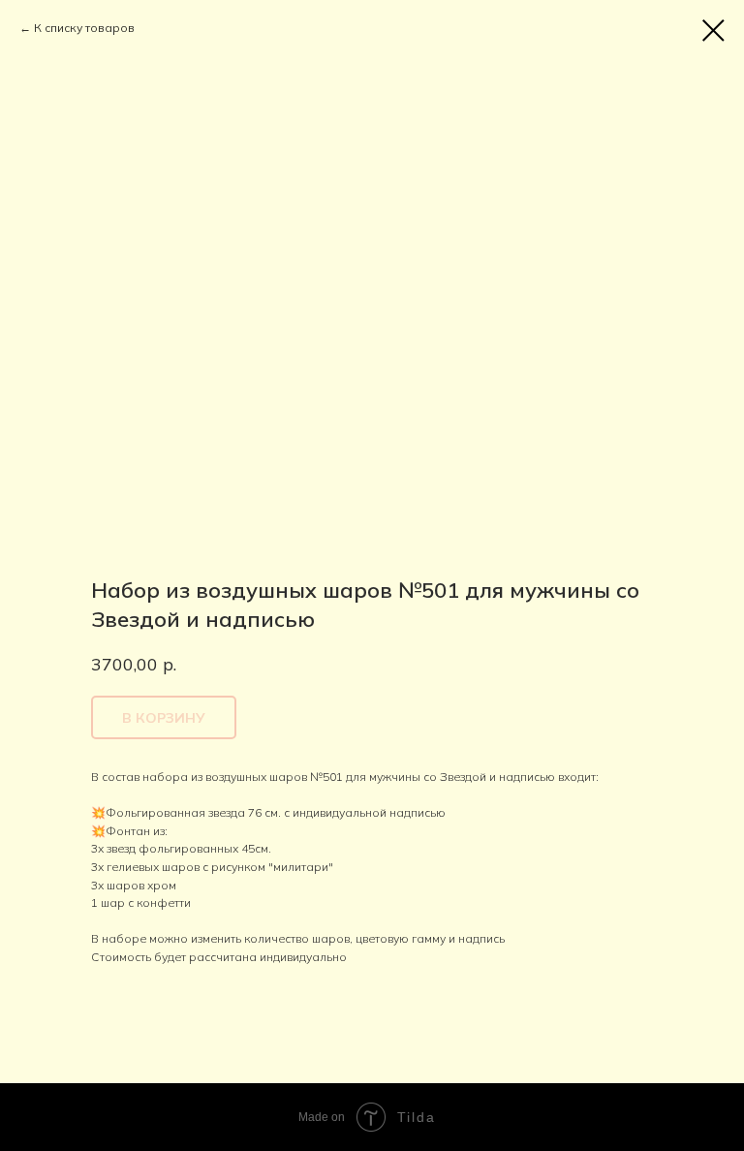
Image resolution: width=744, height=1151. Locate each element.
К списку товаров (84, 27)
